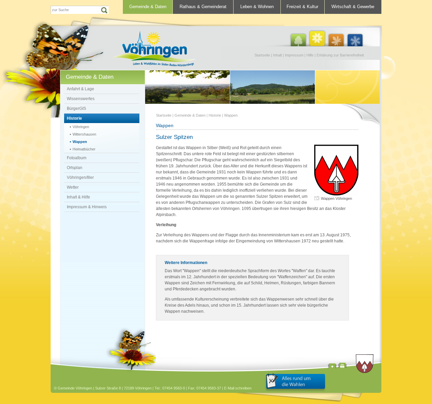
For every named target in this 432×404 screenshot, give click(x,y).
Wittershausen (84, 134)
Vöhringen (81, 127)
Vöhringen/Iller (80, 177)
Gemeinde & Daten (147, 6)
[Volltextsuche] (80, 10)
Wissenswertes (80, 98)
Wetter (73, 187)
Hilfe (310, 55)
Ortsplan (74, 167)
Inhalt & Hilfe (78, 197)
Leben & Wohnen (257, 6)
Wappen (80, 142)
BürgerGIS (76, 108)
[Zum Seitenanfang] (332, 366)
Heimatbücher (84, 149)
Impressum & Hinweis (87, 207)
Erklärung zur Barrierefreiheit (340, 55)
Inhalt (277, 55)
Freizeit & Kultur (302, 6)
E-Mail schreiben (237, 388)
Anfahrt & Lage (80, 89)
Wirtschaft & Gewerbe (352, 6)
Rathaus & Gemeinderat (203, 6)
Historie (74, 118)
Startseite (262, 55)
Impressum (294, 55)
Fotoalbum (76, 158)
